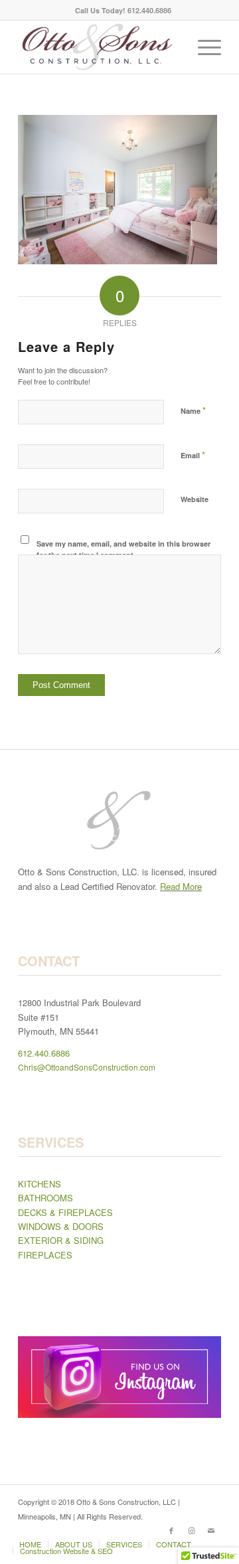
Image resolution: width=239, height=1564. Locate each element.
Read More (181, 886)
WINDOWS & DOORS (61, 1226)
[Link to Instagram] (191, 1530)
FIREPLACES (45, 1255)
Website (194, 499)
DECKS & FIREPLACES (65, 1212)
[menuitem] (123, 10)
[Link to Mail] (211, 1530)
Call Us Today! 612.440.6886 (123, 10)
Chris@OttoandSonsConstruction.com (86, 1067)
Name (193, 410)
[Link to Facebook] (171, 1530)
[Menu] (203, 47)
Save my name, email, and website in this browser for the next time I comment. (123, 549)
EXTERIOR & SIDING (61, 1240)
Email (193, 454)
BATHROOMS (45, 1197)
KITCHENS (39, 1183)
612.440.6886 (44, 1053)
